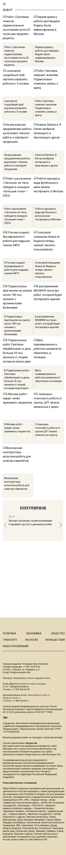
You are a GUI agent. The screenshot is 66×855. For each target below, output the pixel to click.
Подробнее (8, 777)
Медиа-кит (31, 743)
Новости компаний (15, 646)
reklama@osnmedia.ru (38, 695)
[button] (5, 525)
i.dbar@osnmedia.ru (19, 686)
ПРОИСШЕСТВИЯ (55, 639)
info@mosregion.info (20, 672)
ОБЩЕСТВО (58, 633)
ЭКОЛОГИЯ (31, 639)
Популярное (33, 508)
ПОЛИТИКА (9, 633)
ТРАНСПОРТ (10, 639)
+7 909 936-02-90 (21, 689)
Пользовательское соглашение (20, 783)
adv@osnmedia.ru (12, 698)
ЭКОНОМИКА (33, 633)
